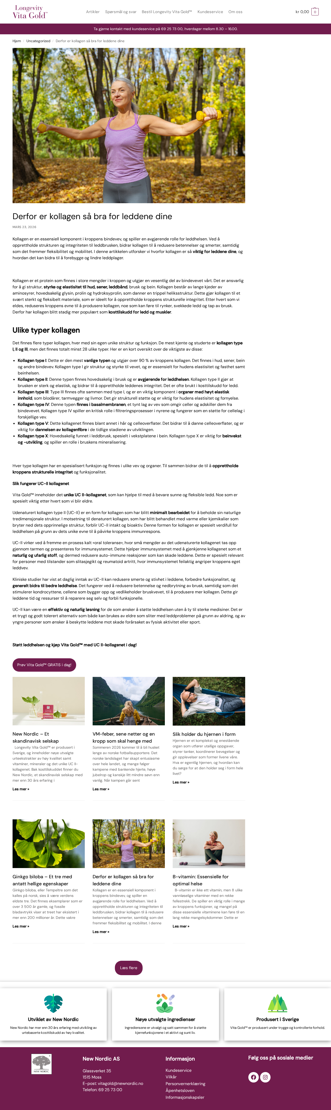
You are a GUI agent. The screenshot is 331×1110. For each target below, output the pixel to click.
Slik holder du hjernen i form (204, 734)
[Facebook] (253, 1077)
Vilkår (171, 1077)
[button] (307, 12)
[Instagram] (265, 1077)
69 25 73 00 (110, 1089)
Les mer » (21, 789)
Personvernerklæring (185, 1083)
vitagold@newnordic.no (120, 1083)
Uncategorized (38, 41)
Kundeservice (179, 1070)
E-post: (90, 1083)
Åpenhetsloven (180, 1090)
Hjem (17, 41)
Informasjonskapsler (185, 1097)
